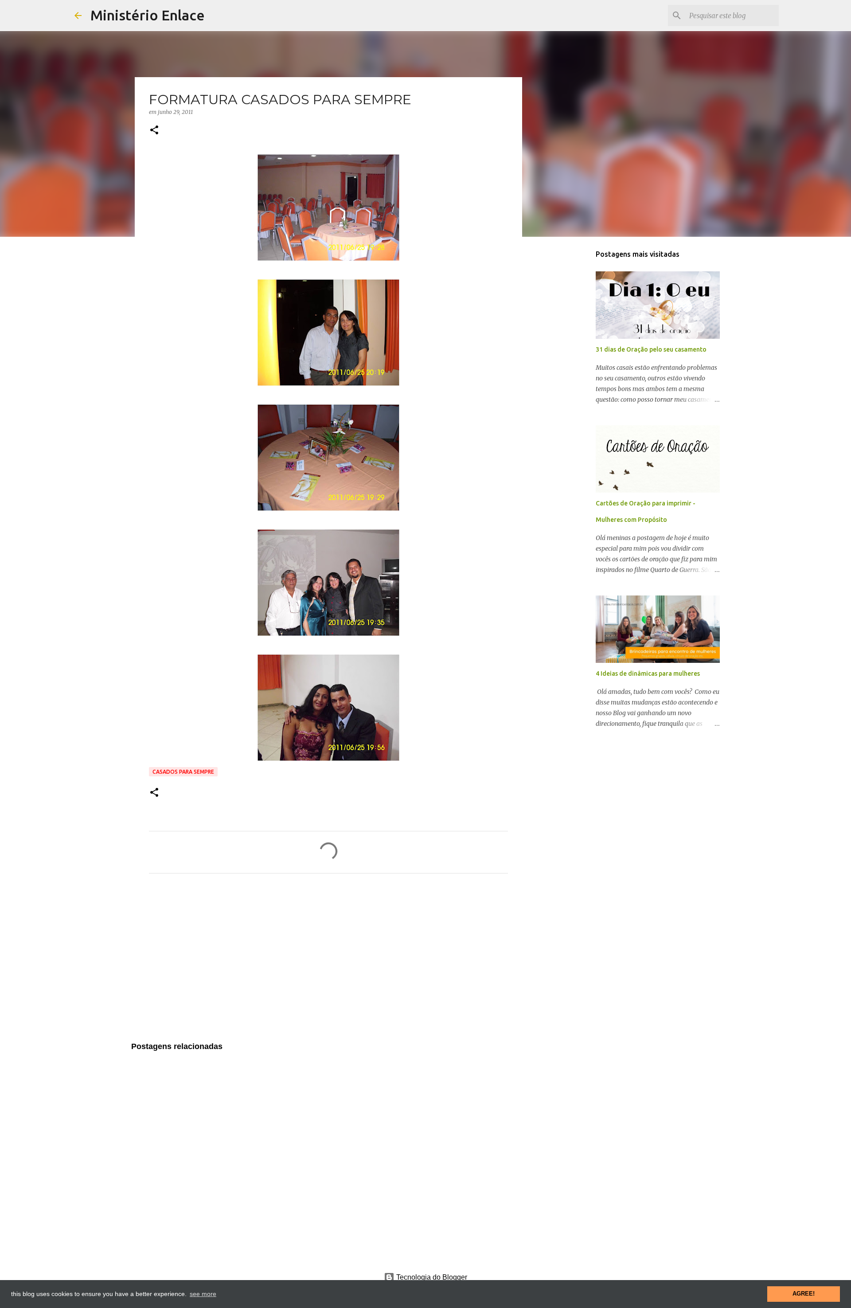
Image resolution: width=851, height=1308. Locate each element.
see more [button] (203, 1293)
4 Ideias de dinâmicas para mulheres (648, 673)
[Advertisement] (328, 963)
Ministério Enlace (147, 15)
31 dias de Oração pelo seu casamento (651, 349)
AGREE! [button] (803, 1294)
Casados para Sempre (183, 772)
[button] (154, 131)
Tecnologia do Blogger (430, 1277)
